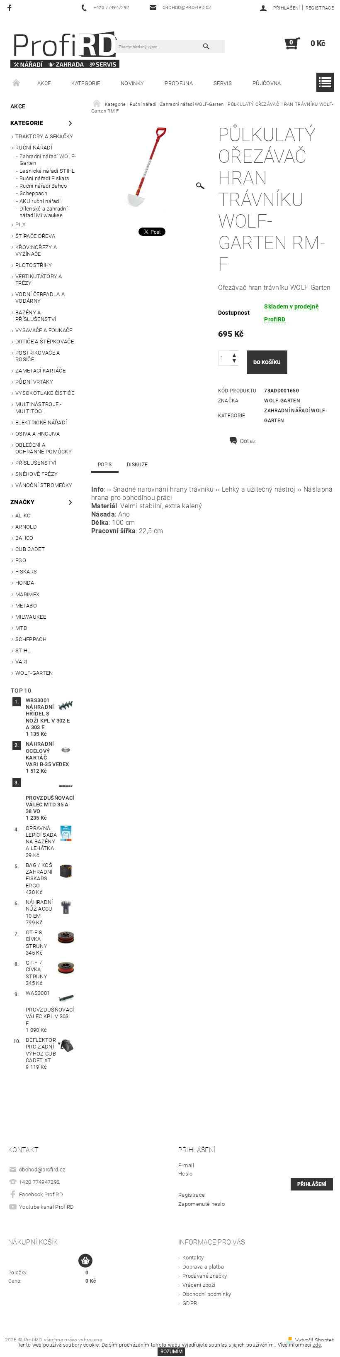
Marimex (27, 594)
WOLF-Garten (34, 673)
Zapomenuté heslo (201, 1204)
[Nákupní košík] (85, 1261)
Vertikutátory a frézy (38, 279)
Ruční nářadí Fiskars (44, 178)
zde (317, 1345)
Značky (22, 502)
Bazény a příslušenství (35, 315)
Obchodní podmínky (206, 1294)
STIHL (23, 650)
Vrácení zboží (198, 1285)
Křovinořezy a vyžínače (36, 250)
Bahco (24, 538)
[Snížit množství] (234, 362)
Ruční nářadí (33, 148)
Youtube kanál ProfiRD (46, 1207)
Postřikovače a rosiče (37, 356)
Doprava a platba (203, 1267)
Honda (24, 583)
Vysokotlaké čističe (44, 393)
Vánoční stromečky (43, 485)
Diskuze (137, 465)
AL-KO (23, 515)
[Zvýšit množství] (234, 354)
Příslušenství (35, 463)
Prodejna (179, 83)
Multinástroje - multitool (38, 407)
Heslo (185, 1174)
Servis (223, 83)
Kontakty (193, 1257)
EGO (20, 560)
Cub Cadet (30, 549)
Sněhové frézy (36, 474)
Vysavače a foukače (44, 330)
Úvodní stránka (16, 83)
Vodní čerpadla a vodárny (40, 297)
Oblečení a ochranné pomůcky (43, 448)
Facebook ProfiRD (41, 1194)
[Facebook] (10, 7)
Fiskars (26, 571)
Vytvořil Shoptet (314, 1340)
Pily (20, 224)
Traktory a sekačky (44, 136)
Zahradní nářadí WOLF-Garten (47, 159)
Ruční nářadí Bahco (43, 186)
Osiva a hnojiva (37, 434)
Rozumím (171, 1352)
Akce (44, 83)
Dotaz (248, 441)
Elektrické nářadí (41, 422)
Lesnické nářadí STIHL (47, 171)
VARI (21, 662)
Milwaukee (30, 617)
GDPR (189, 1303)
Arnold (26, 527)
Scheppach (33, 193)
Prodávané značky (204, 1276)
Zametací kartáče (40, 370)
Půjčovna (267, 83)
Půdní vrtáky (34, 382)
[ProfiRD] (64, 47)
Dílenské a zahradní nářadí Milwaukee (43, 212)
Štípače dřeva (35, 236)
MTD (21, 628)
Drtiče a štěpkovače (44, 341)
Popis (105, 465)
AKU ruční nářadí (40, 201)
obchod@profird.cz (42, 1169)
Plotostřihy (33, 265)
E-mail (186, 1165)
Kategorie (85, 83)
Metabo (26, 606)
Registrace (320, 8)
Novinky (132, 83)
